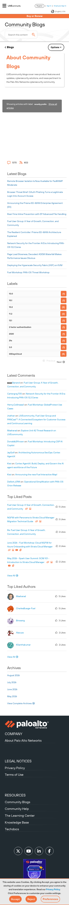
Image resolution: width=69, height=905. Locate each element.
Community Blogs (17, 802)
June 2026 (12, 689)
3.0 (10, 347)
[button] (15, 899)
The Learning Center (20, 815)
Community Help (17, 808)
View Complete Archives (19, 703)
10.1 (10, 300)
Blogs (10, 47)
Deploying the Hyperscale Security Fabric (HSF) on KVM (34, 265)
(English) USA (60, 11)
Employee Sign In (60, 6)
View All (11, 575)
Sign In (49, 6)
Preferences (50, 899)
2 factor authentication (20, 327)
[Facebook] (49, 851)
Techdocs (12, 829)
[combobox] (21, 34)
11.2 (10, 314)
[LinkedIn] (39, 851)
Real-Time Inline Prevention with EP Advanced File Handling (36, 214)
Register (40, 6)
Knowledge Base (17, 822)
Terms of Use (14, 774)
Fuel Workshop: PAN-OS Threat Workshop (28, 272)
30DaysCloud (15, 354)
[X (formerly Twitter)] (18, 851)
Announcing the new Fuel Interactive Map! (36, 474)
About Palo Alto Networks (23, 740)
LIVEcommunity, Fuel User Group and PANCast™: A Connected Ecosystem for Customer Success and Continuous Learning (36, 419)
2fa (10, 340)
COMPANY (13, 734)
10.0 (11, 293)
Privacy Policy (53, 889)
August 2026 (13, 675)
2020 (11, 334)
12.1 (10, 320)
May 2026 (12, 696)
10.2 (11, 307)
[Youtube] (28, 851)
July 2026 (11, 682)
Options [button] (55, 47)
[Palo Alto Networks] (34, 724)
